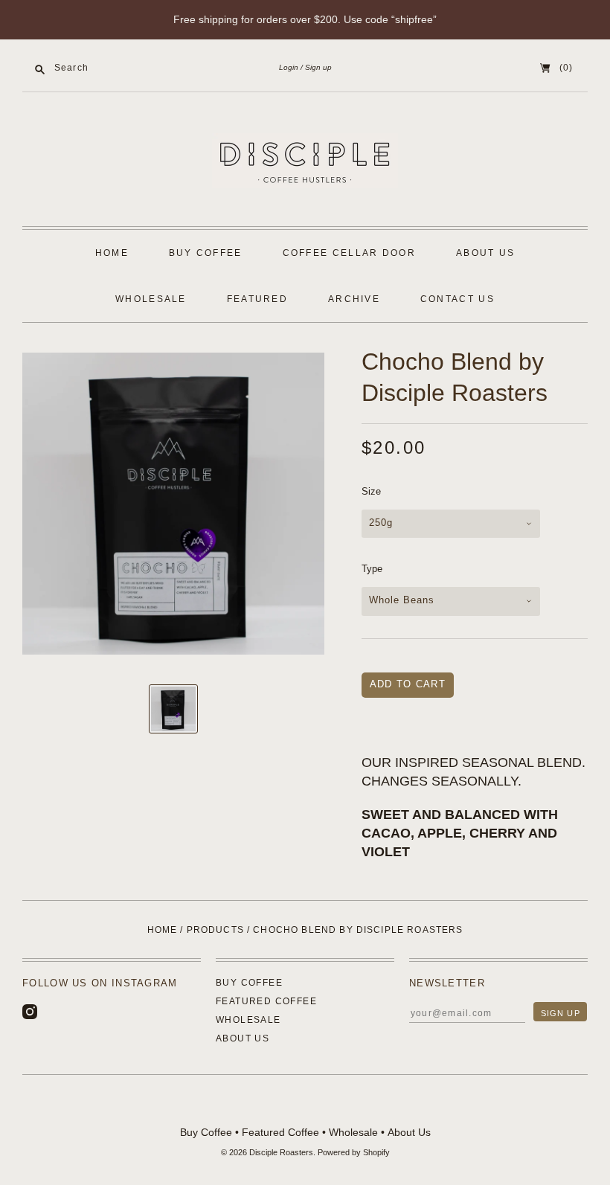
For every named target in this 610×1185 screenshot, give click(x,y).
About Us (485, 252)
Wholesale (151, 299)
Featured (257, 299)
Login (288, 67)
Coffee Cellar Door (350, 252)
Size (371, 491)
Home (112, 252)
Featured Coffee (266, 1001)
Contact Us (457, 299)
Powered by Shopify (354, 1152)
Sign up (318, 67)
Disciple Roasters (281, 1152)
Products (215, 929)
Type (372, 568)
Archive (354, 299)
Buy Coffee (206, 252)
